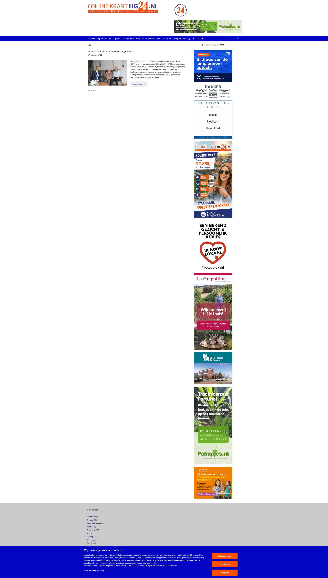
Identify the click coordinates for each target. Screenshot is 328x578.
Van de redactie (153, 39)
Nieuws (91, 39)
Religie (90, 543)
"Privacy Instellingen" (144, 566)
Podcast (140, 39)
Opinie (108, 39)
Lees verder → (139, 84)
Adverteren (129, 39)
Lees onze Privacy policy (94, 570)
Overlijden (91, 540)
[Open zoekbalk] (238, 38)
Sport (100, 39)
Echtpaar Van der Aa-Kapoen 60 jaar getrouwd (110, 51)
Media (89, 527)
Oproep (90, 536)
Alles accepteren (224, 556)
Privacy (186, 39)
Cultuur (90, 517)
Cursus (90, 520)
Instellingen (224, 564)
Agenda (117, 39)
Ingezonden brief (94, 523)
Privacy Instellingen (172, 39)
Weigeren (225, 572)
